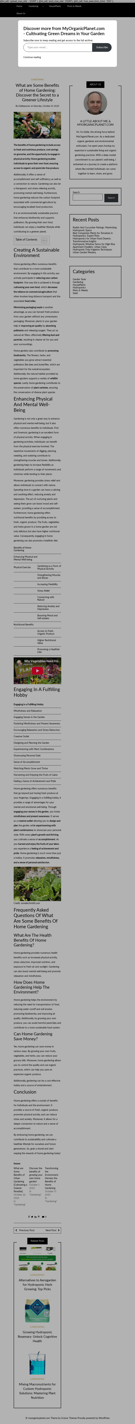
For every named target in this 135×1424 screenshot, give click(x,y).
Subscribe (102, 47)
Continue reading (32, 57)
